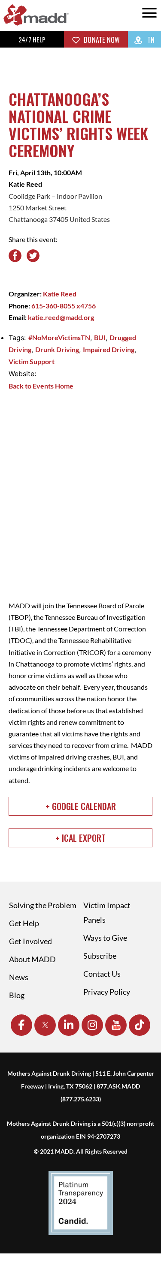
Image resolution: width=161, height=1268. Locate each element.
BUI (100, 337)
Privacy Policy (106, 991)
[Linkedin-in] (68, 1025)
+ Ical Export (80, 837)
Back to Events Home (41, 386)
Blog (16, 995)
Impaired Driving (108, 349)
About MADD (32, 959)
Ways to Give (105, 937)
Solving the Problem (42, 905)
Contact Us (102, 973)
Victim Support (32, 361)
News (18, 977)
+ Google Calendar (81, 806)
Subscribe (99, 955)
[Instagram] (92, 1025)
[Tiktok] (139, 1025)
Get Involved (30, 941)
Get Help (24, 923)
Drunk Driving (57, 349)
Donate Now (101, 40)
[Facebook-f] (21, 1025)
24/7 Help (32, 39)
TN (150, 40)
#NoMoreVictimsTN (59, 337)
